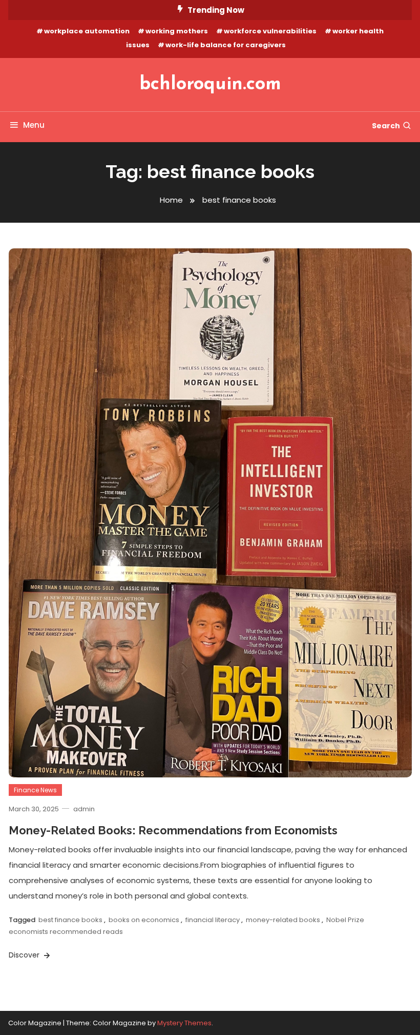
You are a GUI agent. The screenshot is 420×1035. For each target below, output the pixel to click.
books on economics (144, 920)
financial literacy (212, 920)
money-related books (283, 920)
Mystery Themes (184, 1023)
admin (84, 809)
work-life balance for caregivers (225, 45)
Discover (25, 955)
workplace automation (87, 31)
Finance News (35, 790)
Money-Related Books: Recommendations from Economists (173, 830)
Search (386, 126)
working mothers (176, 31)
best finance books (70, 920)
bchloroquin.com (210, 84)
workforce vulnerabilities (270, 31)
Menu (34, 125)
